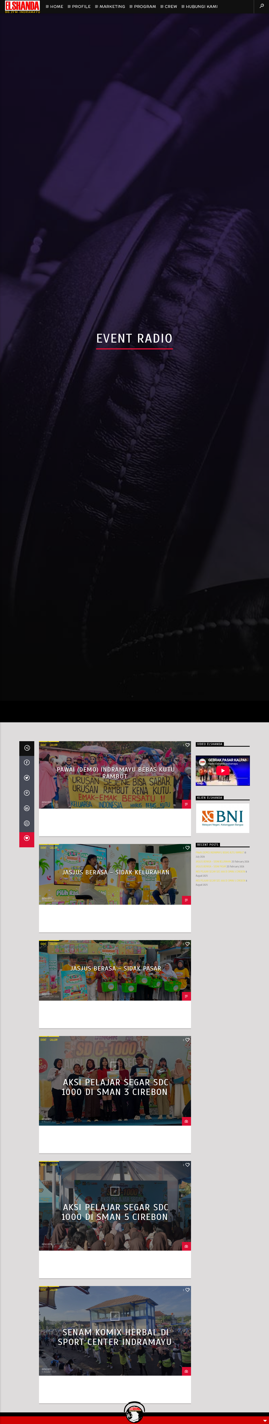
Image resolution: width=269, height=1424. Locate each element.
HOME (56, 6)
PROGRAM (145, 6)
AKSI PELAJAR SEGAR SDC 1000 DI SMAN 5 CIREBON (115, 1272)
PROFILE (81, 6)
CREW (171, 6)
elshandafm (47, 861)
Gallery (54, 804)
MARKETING (112, 6)
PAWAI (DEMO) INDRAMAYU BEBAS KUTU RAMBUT (116, 832)
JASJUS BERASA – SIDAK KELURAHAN (116, 932)
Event (43, 804)
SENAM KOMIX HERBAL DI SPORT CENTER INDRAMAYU (115, 1397)
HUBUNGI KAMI (202, 6)
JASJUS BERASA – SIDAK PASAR (115, 1028)
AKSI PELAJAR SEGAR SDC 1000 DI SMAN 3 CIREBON (115, 1147)
